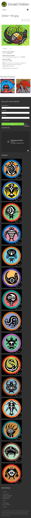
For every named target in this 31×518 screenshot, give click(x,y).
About (4, 500)
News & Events (6, 504)
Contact (5, 506)
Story (11, 48)
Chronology (6, 503)
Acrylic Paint (6, 494)
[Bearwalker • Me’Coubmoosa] (22, 20)
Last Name (4, 115)
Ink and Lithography (7, 495)
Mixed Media (6, 498)
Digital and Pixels (7, 497)
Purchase (5, 48)
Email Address (5, 105)
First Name (4, 110)
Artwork (5, 491)
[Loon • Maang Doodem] (28, 20)
